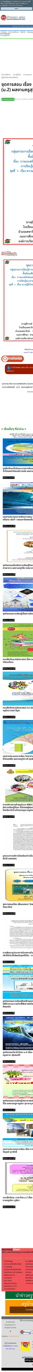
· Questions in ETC (10, 1286)
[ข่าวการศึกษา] (13, 32)
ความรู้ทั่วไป (17, 74)
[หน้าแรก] (4, 32)
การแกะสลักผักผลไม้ (8, 387)
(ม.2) (18, 387)
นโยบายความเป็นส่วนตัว (15, 5)
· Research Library (10, 1283)
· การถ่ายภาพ (7, 1278)
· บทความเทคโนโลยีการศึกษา (12, 1264)
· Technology (8, 1261)
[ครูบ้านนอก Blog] (23, 32)
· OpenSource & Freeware (13, 1272)
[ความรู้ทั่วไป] (5, 35)
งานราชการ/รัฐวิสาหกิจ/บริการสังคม (16, 76)
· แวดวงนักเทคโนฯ (9, 1289)
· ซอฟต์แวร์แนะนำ (9, 1275)
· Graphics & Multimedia (12, 1269)
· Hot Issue (7, 1280)
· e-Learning (7, 1267)
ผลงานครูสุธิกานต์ (26, 387)
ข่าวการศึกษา (6, 74)
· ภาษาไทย (28, 1272)
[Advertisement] (16, 1225)
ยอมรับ (16, 8)
